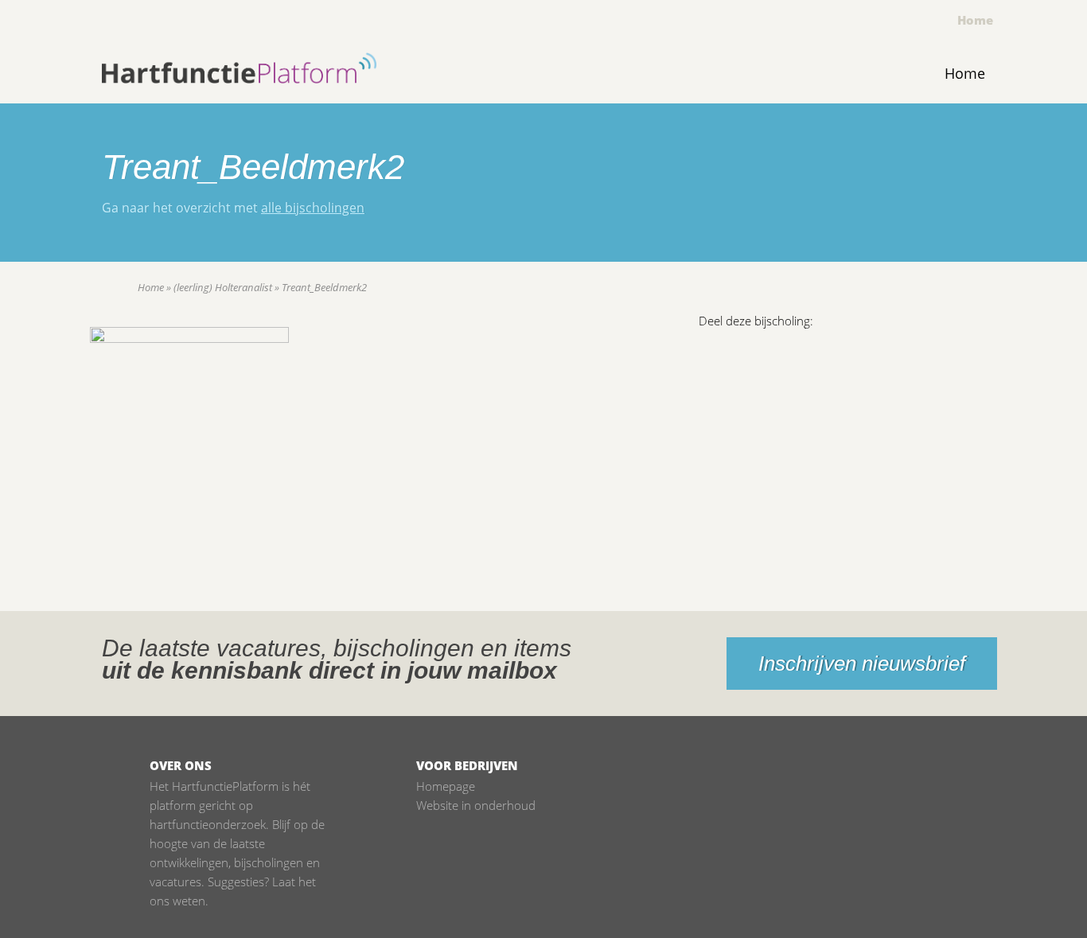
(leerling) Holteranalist (222, 287)
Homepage (445, 786)
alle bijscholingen (312, 207)
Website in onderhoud (476, 805)
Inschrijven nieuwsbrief (861, 663)
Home (975, 20)
